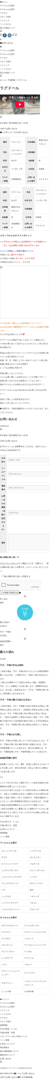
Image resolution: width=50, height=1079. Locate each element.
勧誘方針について (7, 1055)
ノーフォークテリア (9, 903)
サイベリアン (29, 973)
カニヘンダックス (37, 870)
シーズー (33, 877)
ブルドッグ (34, 909)
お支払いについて (7, 829)
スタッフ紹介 (5, 17)
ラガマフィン (7, 983)
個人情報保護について (9, 1051)
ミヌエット (29, 938)
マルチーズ (34, 864)
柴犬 (32, 890)
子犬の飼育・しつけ (8, 1029)
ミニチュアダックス (9, 870)
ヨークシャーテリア (9, 864)
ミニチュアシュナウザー (11, 877)
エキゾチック (7, 945)
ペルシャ (28, 964)
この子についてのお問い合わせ (15, 132)
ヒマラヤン (6, 932)
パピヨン (33, 903)
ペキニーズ (34, 896)
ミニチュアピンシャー (10, 909)
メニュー (5, 999)
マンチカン (6, 938)
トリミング (4, 20)
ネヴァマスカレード (9, 925)
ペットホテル (5, 24)
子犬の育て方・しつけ (9, 822)
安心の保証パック (7, 28)
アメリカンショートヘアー (35, 945)
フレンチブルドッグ (9, 883)
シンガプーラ (7, 958)
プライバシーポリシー (9, 563)
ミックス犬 (6, 896)
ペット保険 (4, 836)
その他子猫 (29, 991)
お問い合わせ (7, 43)
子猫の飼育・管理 (7, 1033)
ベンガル (28, 951)
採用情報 (3, 833)
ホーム (4, 2)
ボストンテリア (36, 883)
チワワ (4, 857)
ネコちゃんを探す (7, 9)
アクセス (3, 13)
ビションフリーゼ (8, 851)
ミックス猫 (6, 991)
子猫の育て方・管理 (8, 825)
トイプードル (35, 851)
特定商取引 (4, 1047)
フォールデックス (31, 925)
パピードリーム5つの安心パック (13, 1036)
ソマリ (4, 964)
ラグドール (16, 142)
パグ (3, 890)
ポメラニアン (35, 857)
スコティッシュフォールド (35, 932)
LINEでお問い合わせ (8, 129)
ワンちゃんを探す (7, 6)
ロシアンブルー (8, 951)
